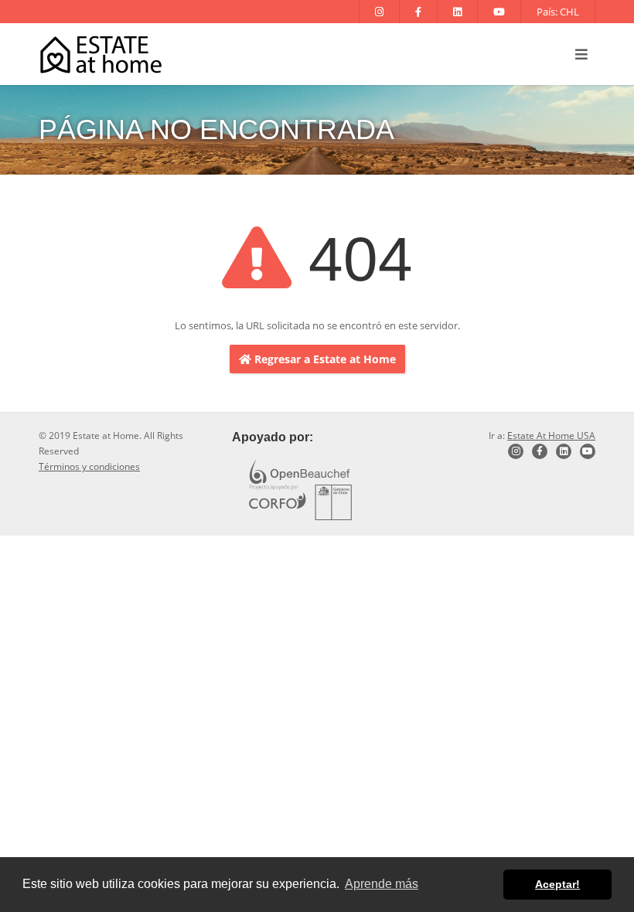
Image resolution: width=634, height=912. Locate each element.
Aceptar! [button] (557, 884)
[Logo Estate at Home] (101, 54)
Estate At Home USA (551, 435)
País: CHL (558, 12)
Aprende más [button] (381, 883)
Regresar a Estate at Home (323, 359)
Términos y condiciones (89, 466)
